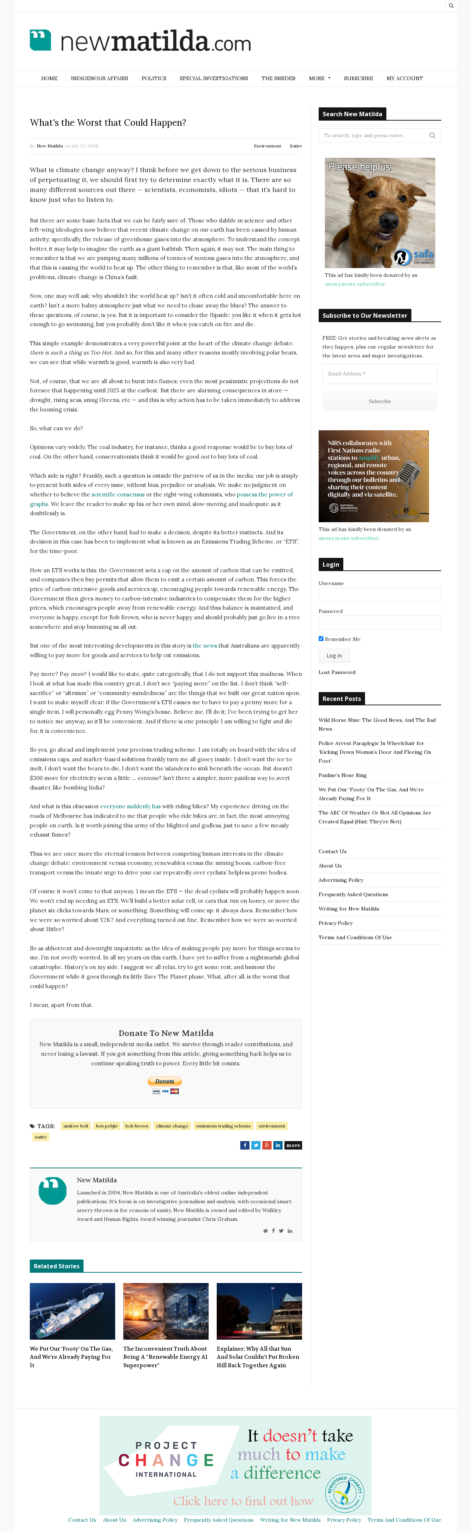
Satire (296, 146)
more (293, 1145)
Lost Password (337, 672)
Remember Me (342, 639)
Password (331, 611)
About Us (330, 865)
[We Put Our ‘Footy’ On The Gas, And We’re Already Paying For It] (72, 1311)
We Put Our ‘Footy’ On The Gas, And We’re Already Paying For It (71, 1357)
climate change (172, 1126)
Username (331, 583)
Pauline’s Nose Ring (343, 775)
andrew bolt (75, 1126)
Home (49, 78)
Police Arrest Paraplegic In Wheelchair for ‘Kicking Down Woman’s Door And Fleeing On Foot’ (375, 752)
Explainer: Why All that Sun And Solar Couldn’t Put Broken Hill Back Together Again (258, 1357)
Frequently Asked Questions (353, 894)
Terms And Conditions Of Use (355, 937)
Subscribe (358, 78)
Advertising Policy (341, 880)
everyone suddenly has (130, 806)
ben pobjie (107, 1126)
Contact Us (333, 851)
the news (205, 645)
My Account (405, 78)
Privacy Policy (336, 923)
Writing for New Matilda (349, 908)
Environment (267, 146)
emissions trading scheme (223, 1126)
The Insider (278, 78)
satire (41, 1137)
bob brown (136, 1126)
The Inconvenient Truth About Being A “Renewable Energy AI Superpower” (165, 1357)
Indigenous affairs (99, 78)
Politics (154, 78)
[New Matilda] (140, 41)
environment (272, 1126)
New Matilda (50, 146)
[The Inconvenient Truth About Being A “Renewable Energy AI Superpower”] (166, 1311)
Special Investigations (214, 78)
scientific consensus (118, 494)
